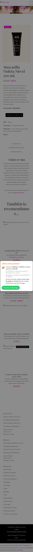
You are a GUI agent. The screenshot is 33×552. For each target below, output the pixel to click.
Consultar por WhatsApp (10, 287)
